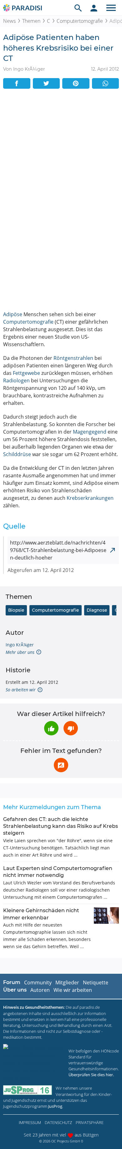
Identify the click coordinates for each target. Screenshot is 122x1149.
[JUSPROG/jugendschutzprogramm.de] (27, 1090)
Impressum (30, 1122)
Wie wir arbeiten (72, 990)
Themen (31, 20)
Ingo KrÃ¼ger (20, 645)
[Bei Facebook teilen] (16, 83)
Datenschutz (58, 1122)
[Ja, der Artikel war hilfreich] (51, 728)
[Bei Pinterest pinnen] (75, 83)
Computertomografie (80, 20)
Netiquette (95, 982)
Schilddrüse (17, 454)
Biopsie (16, 610)
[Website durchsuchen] (78, 8)
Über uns (15, 990)
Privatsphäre (90, 1122)
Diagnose (97, 610)
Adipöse (12, 314)
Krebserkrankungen (90, 498)
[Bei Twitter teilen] (46, 83)
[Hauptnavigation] (111, 8)
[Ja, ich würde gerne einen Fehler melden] (61, 765)
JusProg (55, 1106)
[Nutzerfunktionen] (94, 8)
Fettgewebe (26, 373)
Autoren (40, 990)
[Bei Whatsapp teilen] (105, 83)
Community (38, 982)
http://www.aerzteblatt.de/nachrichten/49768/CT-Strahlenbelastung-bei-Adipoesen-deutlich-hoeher (58, 550)
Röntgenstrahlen (73, 358)
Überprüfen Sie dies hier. (91, 1074)
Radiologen (16, 380)
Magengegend (89, 431)
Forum (11, 982)
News (9, 20)
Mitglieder (67, 982)
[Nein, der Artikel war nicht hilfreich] (71, 728)
